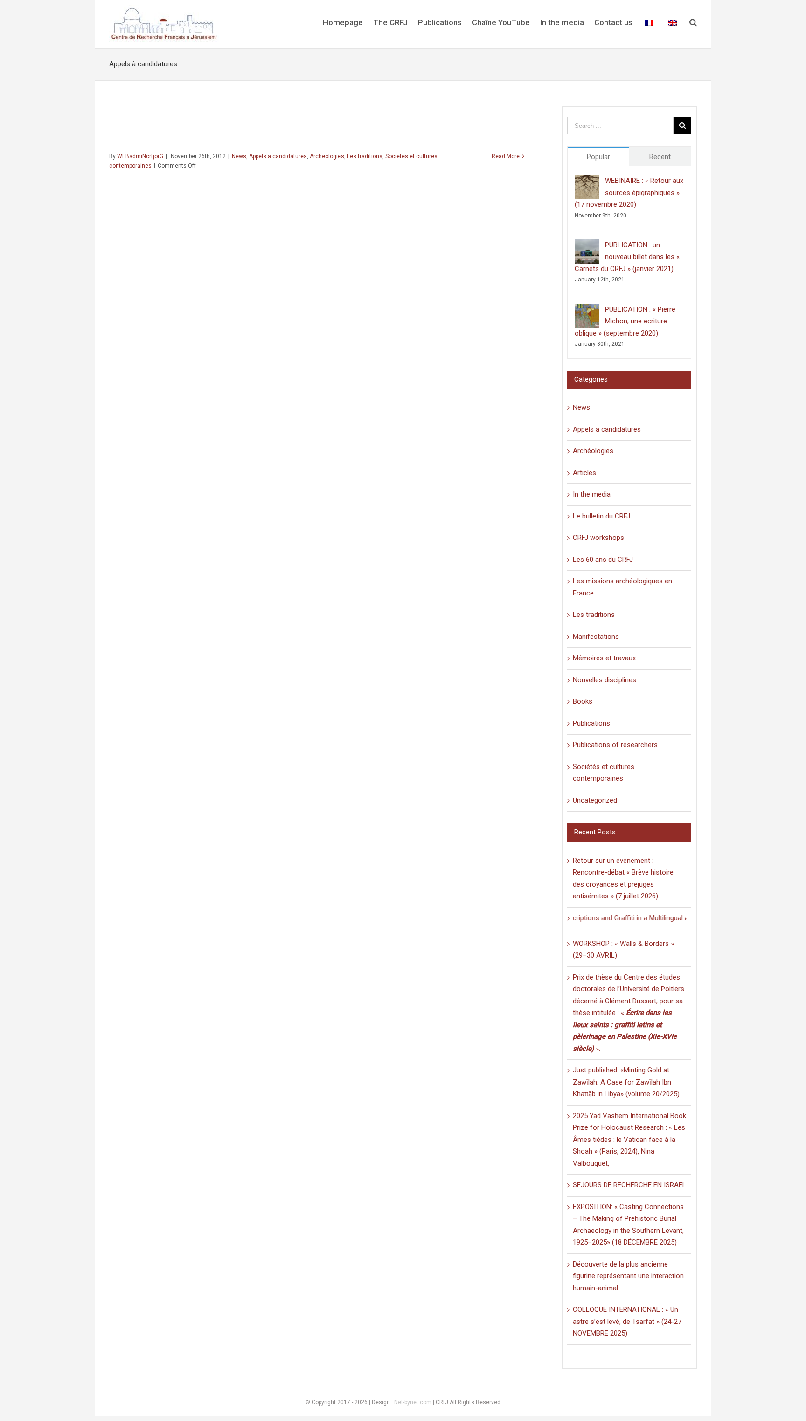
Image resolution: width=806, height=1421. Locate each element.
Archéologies (327, 156)
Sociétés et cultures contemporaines (603, 773)
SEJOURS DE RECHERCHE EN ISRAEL (629, 1185)
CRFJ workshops (598, 537)
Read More (506, 156)
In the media (592, 494)
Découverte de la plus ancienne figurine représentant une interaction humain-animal (628, 1276)
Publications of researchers (615, 745)
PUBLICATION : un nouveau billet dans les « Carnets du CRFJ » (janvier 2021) (627, 257)
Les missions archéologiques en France (622, 587)
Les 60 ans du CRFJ (603, 559)
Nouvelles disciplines (604, 680)
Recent (660, 157)
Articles (584, 473)
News (239, 156)
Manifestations (596, 636)
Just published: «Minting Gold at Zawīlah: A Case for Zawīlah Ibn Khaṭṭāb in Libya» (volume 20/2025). (627, 1082)
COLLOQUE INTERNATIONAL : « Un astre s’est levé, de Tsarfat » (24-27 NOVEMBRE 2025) (627, 1321)
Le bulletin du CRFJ (601, 516)
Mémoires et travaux (604, 658)
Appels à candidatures (278, 156)
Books (582, 701)
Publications (591, 723)
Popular (598, 157)
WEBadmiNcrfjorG (140, 156)
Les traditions (364, 156)
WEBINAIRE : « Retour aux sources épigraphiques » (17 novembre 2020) (629, 192)
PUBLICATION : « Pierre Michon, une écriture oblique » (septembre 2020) (625, 321)
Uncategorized (595, 800)
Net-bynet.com (412, 1402)
